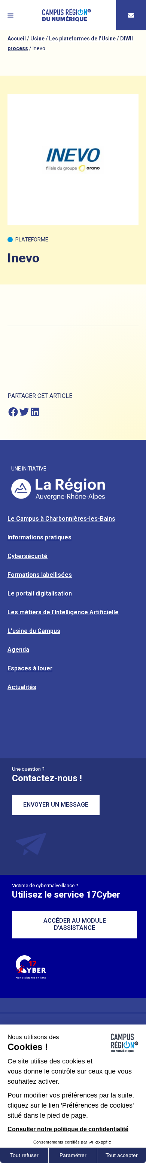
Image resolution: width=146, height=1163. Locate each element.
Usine (37, 39)
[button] (10, 15)
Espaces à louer (29, 668)
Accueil (16, 39)
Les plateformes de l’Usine (82, 39)
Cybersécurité (27, 556)
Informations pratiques (39, 537)
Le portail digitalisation (39, 593)
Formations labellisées (39, 574)
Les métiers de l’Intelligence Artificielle (63, 612)
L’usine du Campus (33, 630)
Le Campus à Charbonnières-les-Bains (61, 518)
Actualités (21, 687)
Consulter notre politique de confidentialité (67, 1129)
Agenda (18, 649)
